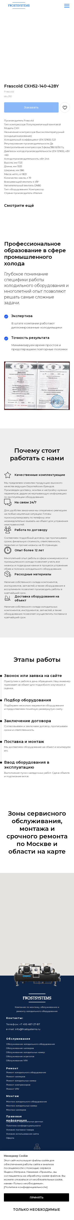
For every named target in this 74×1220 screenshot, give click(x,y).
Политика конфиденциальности (23, 1125)
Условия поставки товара (20, 1129)
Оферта (10, 1138)
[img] (66, 5)
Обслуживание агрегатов (20, 1056)
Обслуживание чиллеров (20, 1048)
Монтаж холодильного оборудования (26, 1101)
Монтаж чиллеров (16, 1109)
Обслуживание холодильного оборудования (30, 1044)
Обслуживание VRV (17, 1060)
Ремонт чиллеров (15, 1076)
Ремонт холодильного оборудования (26, 1072)
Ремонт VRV (12, 1089)
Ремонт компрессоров (18, 1084)
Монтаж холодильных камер (21, 1105)
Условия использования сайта (22, 1134)
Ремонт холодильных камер (21, 1080)
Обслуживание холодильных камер (25, 1052)
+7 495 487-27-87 (29, 1024)
